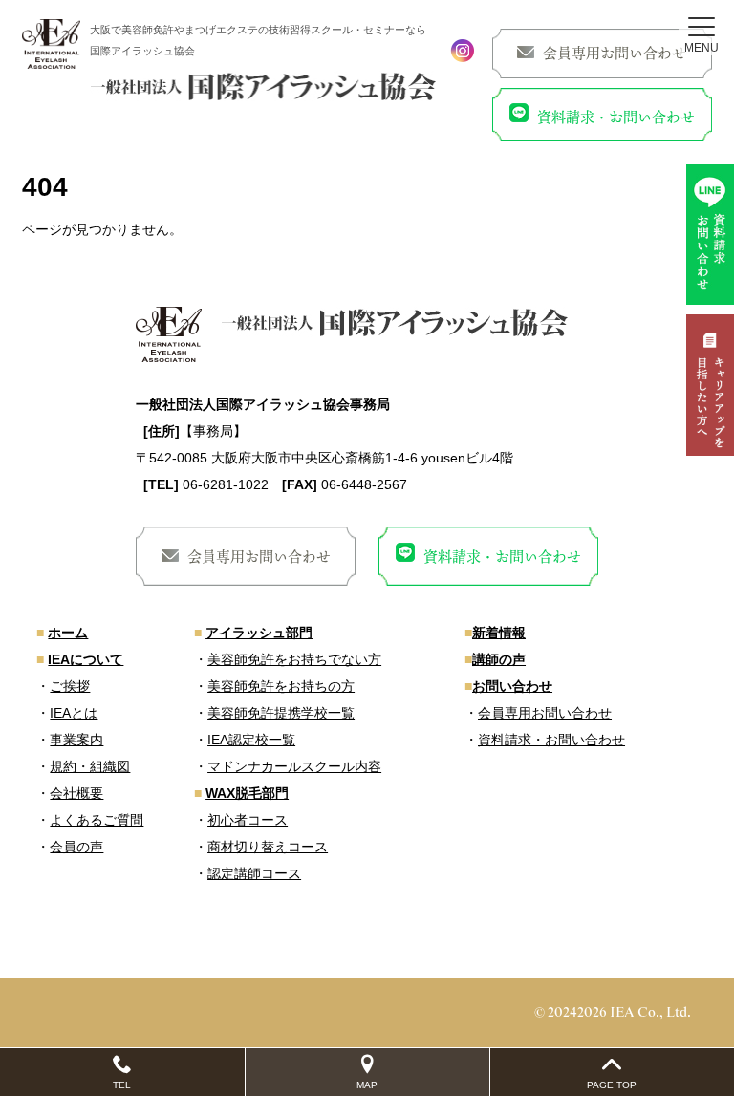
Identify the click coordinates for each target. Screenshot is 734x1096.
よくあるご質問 (96, 819)
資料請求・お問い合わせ (616, 116)
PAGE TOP (612, 1085)
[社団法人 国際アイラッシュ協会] (51, 44)
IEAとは (73, 712)
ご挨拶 (70, 686)
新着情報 (499, 632)
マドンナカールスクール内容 (294, 766)
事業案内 (76, 739)
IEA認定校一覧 (251, 739)
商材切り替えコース (267, 846)
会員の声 (76, 846)
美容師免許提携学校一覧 (281, 712)
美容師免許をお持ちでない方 (294, 659)
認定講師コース (254, 873)
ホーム (68, 632)
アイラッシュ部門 (259, 632)
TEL (122, 1085)
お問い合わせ (512, 686)
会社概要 (76, 793)
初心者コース (247, 819)
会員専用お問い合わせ (614, 52)
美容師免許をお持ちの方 (281, 686)
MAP (367, 1085)
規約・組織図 (90, 766)
